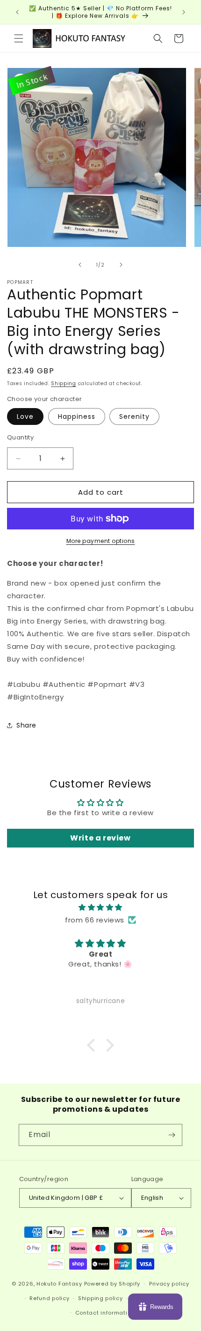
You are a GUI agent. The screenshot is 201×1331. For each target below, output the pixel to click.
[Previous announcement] (17, 12)
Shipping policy (100, 1298)
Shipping (63, 383)
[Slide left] (80, 264)
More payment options (100, 541)
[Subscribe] (171, 1135)
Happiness (76, 416)
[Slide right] (121, 264)
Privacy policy (169, 1283)
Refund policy (49, 1298)
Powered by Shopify (112, 1283)
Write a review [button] (100, 838)
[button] (18, 38)
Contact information (105, 1312)
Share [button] (26, 725)
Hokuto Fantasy (59, 1283)
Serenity (134, 416)
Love (25, 416)
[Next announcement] (183, 12)
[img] (100, 907)
